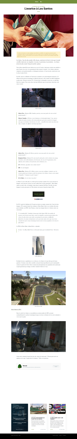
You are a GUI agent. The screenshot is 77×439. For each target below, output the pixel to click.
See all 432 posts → (19, 429)
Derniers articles (55, 435)
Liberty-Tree (13, 435)
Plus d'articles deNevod (56, 366)
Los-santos (19, 408)
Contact (60, 435)
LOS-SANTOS (42, 6)
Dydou (32, 429)
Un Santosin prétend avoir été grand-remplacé (20, 415)
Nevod (38, 11)
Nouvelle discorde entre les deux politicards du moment (20, 419)
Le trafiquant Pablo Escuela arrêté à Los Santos (19, 423)
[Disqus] (38, 388)
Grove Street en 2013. (16, 309)
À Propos (64, 435)
